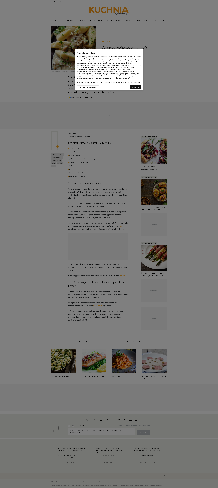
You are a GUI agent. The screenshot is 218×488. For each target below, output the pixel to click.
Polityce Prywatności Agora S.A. (123, 78)
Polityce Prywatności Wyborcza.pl (103, 78)
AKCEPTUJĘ (135, 87)
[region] (109, 69)
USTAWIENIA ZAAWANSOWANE (87, 87)
